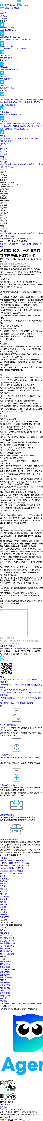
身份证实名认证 (6, 935)
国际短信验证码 (6, 951)
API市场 (3, 13)
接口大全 (26, 679)
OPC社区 (3, 16)
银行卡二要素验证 (7, 954)
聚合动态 (3, 151)
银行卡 (32, 164)
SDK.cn (9, 259)
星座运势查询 (5, 972)
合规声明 (3, 907)
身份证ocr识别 (6, 948)
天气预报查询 (5, 962)
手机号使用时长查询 (8, 943)
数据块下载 (4, 917)
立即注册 (3, 1107)
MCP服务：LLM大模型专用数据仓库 (14, 863)
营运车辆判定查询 (7, 815)
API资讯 (3, 998)
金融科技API (5, 993)
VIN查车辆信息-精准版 (9, 839)
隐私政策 (3, 904)
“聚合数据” (18, 649)
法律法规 (3, 899)
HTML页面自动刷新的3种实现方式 (13, 690)
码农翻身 (11, 646)
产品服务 (3, 858)
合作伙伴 (3, 154)
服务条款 (3, 902)
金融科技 (18, 679)
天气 (37, 164)
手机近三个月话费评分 (9, 785)
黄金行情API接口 (6, 977)
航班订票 (3, 167)
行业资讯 (3, 244)
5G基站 (11, 164)
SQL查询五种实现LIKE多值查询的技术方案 (17, 703)
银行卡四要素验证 (7, 938)
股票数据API (5, 975)
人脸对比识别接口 (7, 946)
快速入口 (3, 910)
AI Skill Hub (5, 914)
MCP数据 (3, 912)
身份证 (16, 164)
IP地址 (2, 959)
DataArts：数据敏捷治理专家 (11, 868)
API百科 (3, 157)
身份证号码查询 (6, 967)
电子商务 (33, 679)
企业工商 (11, 679)
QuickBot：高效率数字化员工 (11, 871)
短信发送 (3, 164)
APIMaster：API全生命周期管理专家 (14, 866)
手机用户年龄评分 (7, 755)
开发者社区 (4, 879)
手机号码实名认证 (7, 941)
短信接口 (3, 1001)
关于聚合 (3, 149)
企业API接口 (5, 985)
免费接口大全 (5, 988)
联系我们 (3, 927)
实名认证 (11, 167)
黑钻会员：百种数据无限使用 (11, 873)
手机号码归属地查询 (8, 969)
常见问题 (3, 894)
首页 (2, 10)
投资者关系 (4, 144)
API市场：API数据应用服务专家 (12, 860)
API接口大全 (5, 996)
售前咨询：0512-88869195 (11, 1109)
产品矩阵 (3, 18)
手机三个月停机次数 (8, 725)
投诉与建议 (4, 896)
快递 (41, 164)
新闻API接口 (5, 964)
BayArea (3, 881)
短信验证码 (4, 933)
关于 (2, 146)
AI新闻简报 (24, 164)
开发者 (2, 876)
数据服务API (5, 982)
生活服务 (3, 679)
